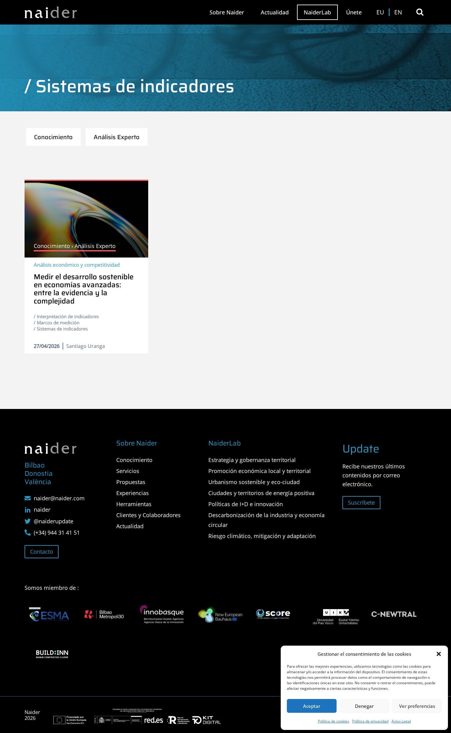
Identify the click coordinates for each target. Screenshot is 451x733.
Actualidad (275, 12)
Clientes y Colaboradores (148, 515)
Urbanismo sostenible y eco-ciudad (254, 482)
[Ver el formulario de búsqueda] (419, 12)
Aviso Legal (401, 721)
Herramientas (134, 504)
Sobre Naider (227, 12)
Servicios (127, 471)
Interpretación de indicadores (68, 316)
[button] (439, 654)
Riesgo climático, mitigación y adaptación (262, 536)
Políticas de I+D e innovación (245, 504)
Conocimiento (134, 460)
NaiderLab (317, 12)
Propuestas (130, 482)
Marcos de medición (58, 322)
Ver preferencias (417, 706)
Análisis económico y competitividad (77, 264)
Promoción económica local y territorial (259, 471)
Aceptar (311, 706)
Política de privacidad (370, 721)
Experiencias (132, 493)
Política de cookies (333, 721)
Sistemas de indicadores (62, 329)
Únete (354, 12)
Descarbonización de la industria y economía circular (266, 520)
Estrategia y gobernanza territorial (252, 460)
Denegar (364, 706)
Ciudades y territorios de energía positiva (261, 493)
